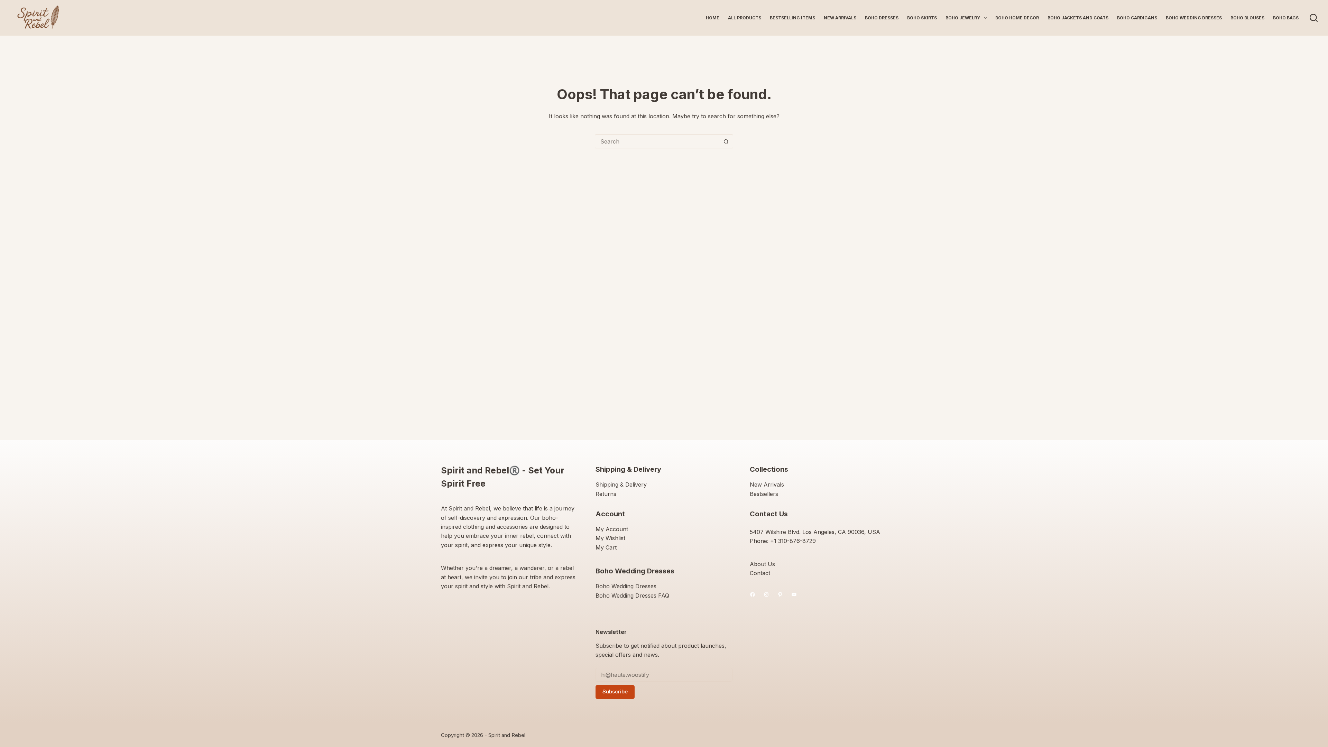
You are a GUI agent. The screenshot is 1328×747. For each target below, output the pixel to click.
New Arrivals (840, 17)
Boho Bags (1286, 17)
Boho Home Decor (1017, 17)
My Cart (606, 547)
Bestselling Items (792, 17)
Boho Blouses (1247, 17)
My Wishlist (610, 538)
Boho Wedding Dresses (1194, 17)
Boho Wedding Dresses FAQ (632, 595)
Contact (760, 573)
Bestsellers (764, 493)
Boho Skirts (922, 17)
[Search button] (726, 141)
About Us (762, 564)
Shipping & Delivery (621, 484)
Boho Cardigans (1137, 17)
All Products (744, 17)
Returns (606, 493)
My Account (612, 529)
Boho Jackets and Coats (1078, 17)
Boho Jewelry (963, 17)
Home (712, 17)
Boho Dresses (881, 17)
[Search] (1314, 18)
